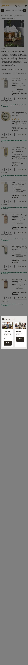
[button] (7, 334)
